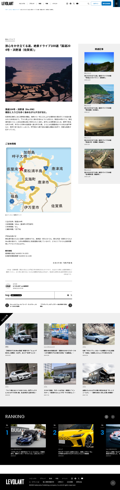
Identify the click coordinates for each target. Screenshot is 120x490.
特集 (47, 3)
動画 (40, 3)
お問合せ (61, 482)
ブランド (31, 3)
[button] (113, 417)
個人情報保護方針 (48, 482)
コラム (10, 9)
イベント (54, 3)
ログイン (95, 3)
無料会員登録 (106, 3)
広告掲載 (70, 482)
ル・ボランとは (34, 482)
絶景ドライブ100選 (16, 295)
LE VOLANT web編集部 (20, 286)
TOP (6, 9)
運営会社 (79, 482)
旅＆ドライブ (16, 9)
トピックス (22, 3)
